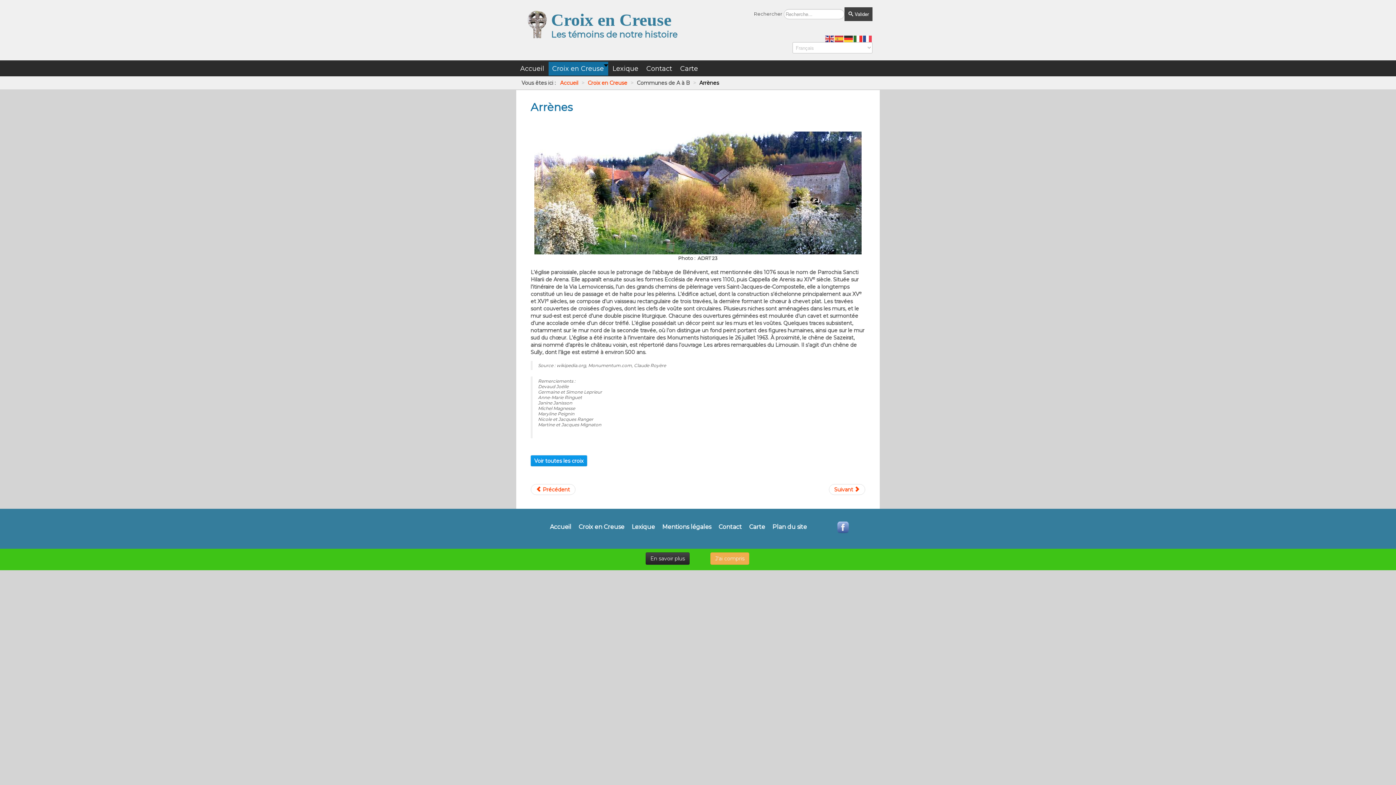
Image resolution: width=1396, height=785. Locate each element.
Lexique (643, 527)
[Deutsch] (849, 38)
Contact (730, 527)
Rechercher (768, 14)
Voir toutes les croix (558, 461)
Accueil (560, 527)
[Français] (867, 38)
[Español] (839, 38)
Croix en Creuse (602, 527)
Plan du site (790, 527)
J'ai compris (730, 558)
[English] (830, 38)
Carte (757, 527)
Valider (861, 14)
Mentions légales (686, 527)
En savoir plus (667, 558)
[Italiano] (858, 38)
